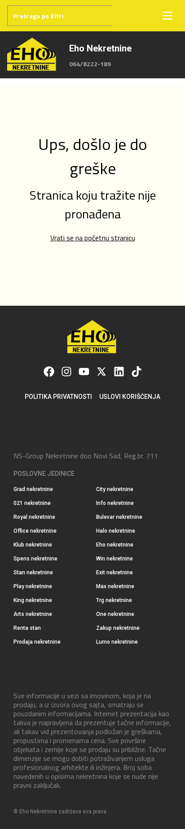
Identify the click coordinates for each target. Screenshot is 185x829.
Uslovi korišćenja (129, 396)
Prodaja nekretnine (37, 642)
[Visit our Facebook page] (49, 371)
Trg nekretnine (114, 600)
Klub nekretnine (32, 545)
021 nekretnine (32, 503)
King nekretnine (32, 600)
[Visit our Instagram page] (66, 371)
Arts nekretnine (32, 614)
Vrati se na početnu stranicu (92, 237)
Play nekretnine (32, 586)
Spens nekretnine (35, 559)
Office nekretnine (35, 531)
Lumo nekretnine (117, 642)
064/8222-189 (90, 64)
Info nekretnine (115, 503)
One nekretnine (115, 614)
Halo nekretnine (115, 531)
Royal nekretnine (34, 517)
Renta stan (27, 628)
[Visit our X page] (101, 371)
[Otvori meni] (167, 15)
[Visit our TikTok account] (136, 371)
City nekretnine (114, 489)
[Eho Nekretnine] (32, 55)
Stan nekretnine (33, 572)
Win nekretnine (114, 559)
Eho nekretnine (114, 545)
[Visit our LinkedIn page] (119, 371)
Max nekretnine (115, 586)
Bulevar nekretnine (119, 517)
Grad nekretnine (33, 489)
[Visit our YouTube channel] (84, 371)
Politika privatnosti (58, 396)
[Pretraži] (122, 15)
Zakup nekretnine (118, 628)
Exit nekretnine (114, 572)
